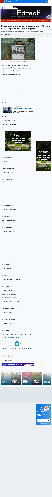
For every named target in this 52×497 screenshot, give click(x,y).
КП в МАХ (31, 20)
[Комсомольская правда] (9, 1)
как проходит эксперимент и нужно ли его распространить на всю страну (23, 110)
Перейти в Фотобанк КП (14, 62)
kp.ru (32, 353)
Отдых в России (37, 20)
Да (2, 7)
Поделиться (48, 34)
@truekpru (12, 350)
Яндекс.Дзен (11, 337)
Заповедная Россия (44, 20)
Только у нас (13, 20)
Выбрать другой (6, 7)
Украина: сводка (25, 20)
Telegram (17, 337)
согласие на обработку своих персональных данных (42, 423)
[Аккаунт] (50, 1)
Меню (2, 1)
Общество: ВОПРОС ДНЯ (7, 360)
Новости (8, 20)
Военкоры (19, 20)
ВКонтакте (13, 336)
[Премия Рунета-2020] (16, 1)
